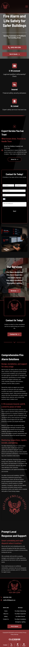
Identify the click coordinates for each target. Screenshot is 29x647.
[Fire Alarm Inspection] (14, 275)
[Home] (5, 611)
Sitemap (16, 634)
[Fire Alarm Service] (14, 278)
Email (24, 645)
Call (11, 645)
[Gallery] (6, 616)
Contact (5, 645)
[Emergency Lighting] (14, 283)
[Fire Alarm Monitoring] (15, 272)
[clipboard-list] (14, 101)
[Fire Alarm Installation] (14, 280)
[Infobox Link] (14, 597)
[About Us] (5, 614)
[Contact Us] (6, 619)
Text (18, 645)
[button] (14, 47)
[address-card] (14, 65)
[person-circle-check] (14, 84)
